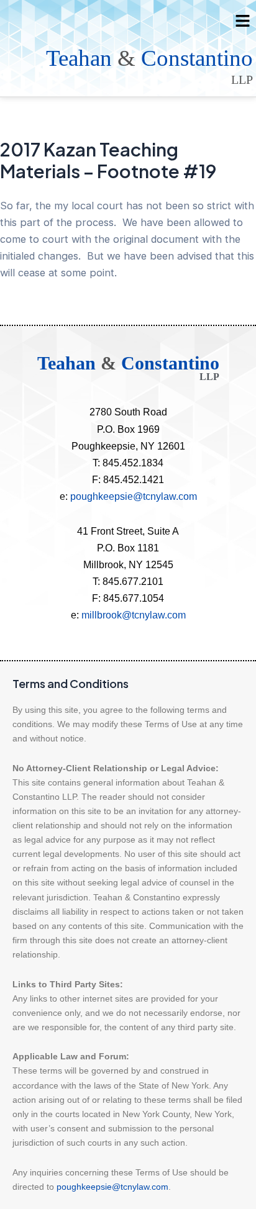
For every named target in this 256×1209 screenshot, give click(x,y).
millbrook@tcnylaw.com (133, 614)
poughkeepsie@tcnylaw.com (133, 496)
